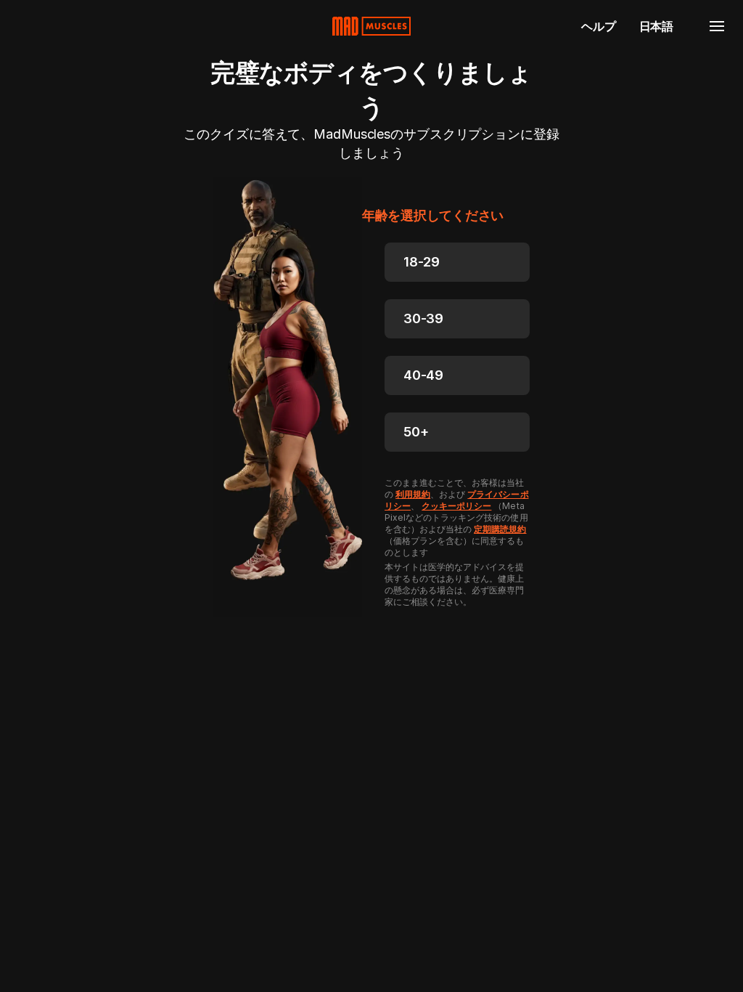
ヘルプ (598, 26)
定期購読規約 (500, 529)
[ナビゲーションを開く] (716, 26)
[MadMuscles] (371, 26)
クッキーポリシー (456, 505)
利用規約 (412, 494)
